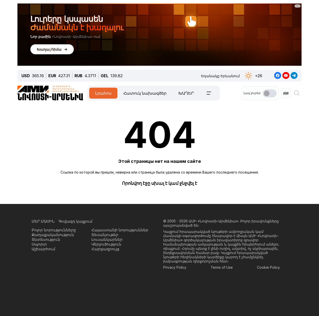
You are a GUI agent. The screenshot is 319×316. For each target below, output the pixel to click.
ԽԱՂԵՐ (186, 93)
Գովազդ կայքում (75, 221)
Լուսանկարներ (107, 239)
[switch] (270, 93)
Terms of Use (222, 267)
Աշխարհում (43, 249)
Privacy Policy (174, 267)
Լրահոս (103, 93)
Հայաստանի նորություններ (119, 230)
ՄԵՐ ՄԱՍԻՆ (43, 221)
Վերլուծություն (106, 244)
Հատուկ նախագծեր (144, 93)
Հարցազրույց (105, 249)
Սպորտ (39, 244)
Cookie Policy (268, 267)
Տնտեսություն (46, 239)
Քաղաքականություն (53, 234)
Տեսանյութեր (104, 234)
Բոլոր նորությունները (54, 230)
